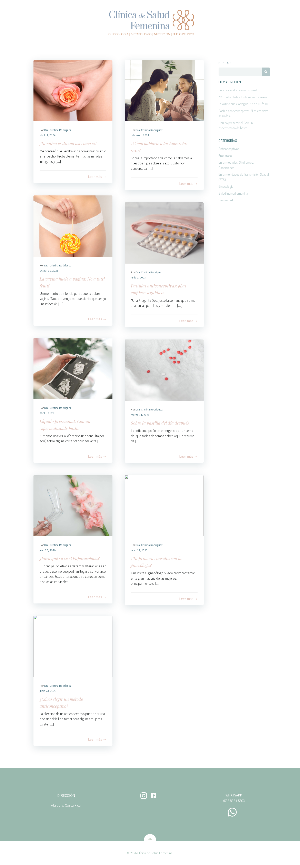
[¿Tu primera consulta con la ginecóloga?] (164, 505)
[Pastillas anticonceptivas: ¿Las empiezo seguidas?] (164, 232)
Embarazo (225, 155)
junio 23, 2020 (139, 550)
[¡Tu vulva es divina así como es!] (72, 90)
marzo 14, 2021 (140, 415)
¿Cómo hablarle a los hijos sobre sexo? (243, 97)
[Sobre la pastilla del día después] (164, 370)
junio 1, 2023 (138, 277)
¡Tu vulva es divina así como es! (238, 90)
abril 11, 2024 (48, 135)
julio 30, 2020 (48, 550)
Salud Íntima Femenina (233, 193)
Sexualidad (226, 200)
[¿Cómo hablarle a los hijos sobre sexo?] (164, 90)
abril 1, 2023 (47, 413)
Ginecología (226, 186)
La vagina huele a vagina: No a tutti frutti (243, 104)
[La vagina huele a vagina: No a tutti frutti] (72, 225)
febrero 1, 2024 (140, 135)
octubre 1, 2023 (49, 270)
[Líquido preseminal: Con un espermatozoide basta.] (72, 368)
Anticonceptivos (229, 148)
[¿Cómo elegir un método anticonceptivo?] (72, 646)
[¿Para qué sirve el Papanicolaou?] (72, 505)
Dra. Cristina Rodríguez (57, 130)
